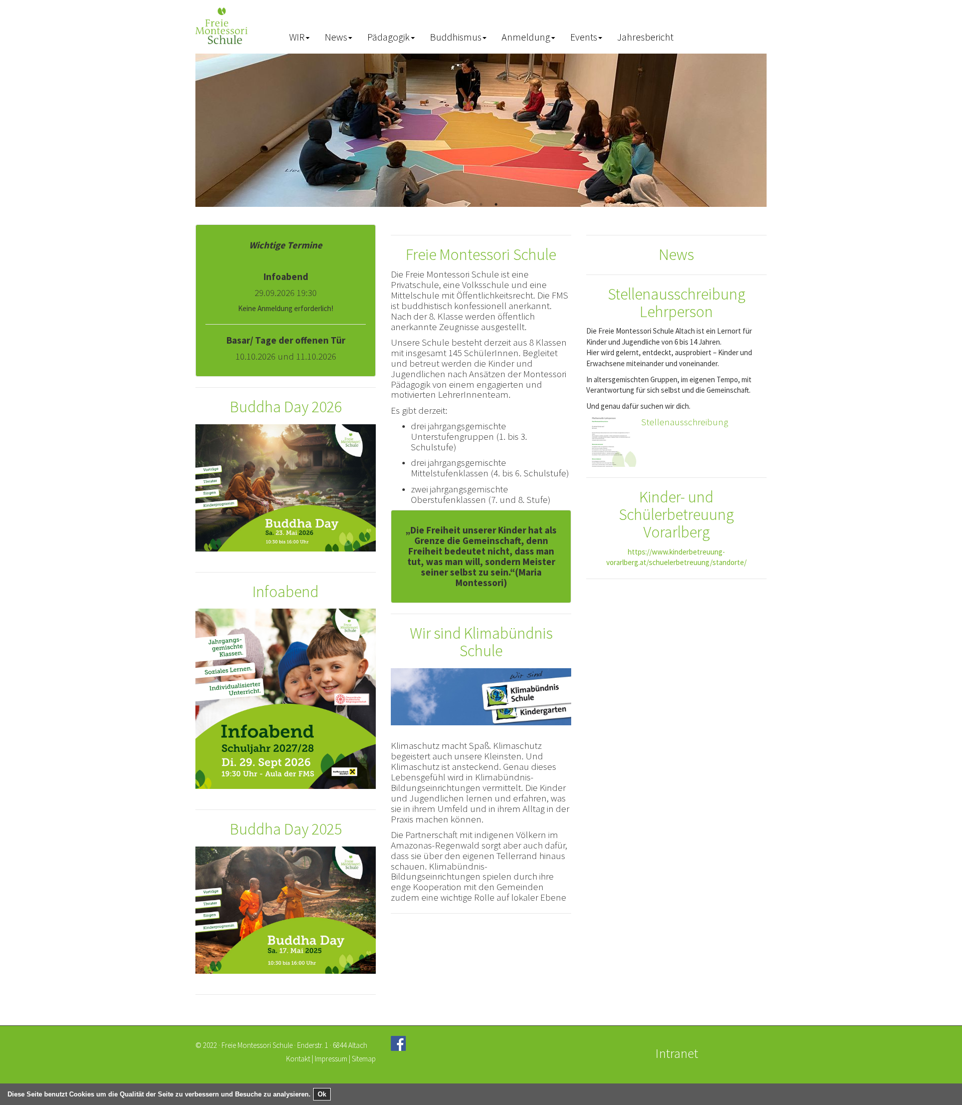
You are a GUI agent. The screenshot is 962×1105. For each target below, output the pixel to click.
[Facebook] (398, 1043)
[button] (299, 37)
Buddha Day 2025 (286, 829)
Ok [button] (322, 1094)
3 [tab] (496, 204)
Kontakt (298, 1058)
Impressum (331, 1058)
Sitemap (364, 1058)
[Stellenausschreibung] (611, 441)
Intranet (676, 1053)
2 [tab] (481, 204)
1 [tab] (466, 204)
